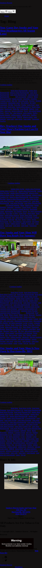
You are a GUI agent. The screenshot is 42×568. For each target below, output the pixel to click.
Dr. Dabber (25, 103)
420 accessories (20, 97)
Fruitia (23, 105)
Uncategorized (30, 418)
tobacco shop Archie (7, 195)
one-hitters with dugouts (23, 333)
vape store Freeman (7, 426)
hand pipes (11, 107)
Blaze (6, 315)
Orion (7, 113)
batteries (23, 431)
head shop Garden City (8, 294)
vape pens (16, 226)
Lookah (36, 217)
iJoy (13, 217)
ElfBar (2, 439)
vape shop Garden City (23, 201)
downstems (37, 321)
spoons (34, 339)
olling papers (9, 333)
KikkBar (27, 441)
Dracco (2, 437)
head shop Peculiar (6, 412)
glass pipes (31, 213)
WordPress (19, 567)
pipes (20, 335)
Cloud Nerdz (26, 207)
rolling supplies (16, 337)
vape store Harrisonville (18, 95)
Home (6, 16)
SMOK (19, 117)
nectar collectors (17, 111)
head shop (14, 408)
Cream (35, 319)
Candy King (4, 317)
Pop (24, 335)
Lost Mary (3, 220)
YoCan (2, 228)
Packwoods (4, 222)
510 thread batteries (12, 205)
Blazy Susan (13, 315)
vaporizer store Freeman (8, 309)
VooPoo (3, 121)
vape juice (17, 341)
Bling (36, 97)
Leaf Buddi (24, 109)
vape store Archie (32, 424)
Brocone (32, 315)
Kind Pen (9, 329)
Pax (11, 113)
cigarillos (34, 99)
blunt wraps (29, 205)
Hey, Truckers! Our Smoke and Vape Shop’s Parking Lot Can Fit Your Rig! (19, 129)
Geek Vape (31, 105)
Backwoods (30, 313)
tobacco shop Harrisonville (19, 93)
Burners (38, 315)
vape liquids (26, 341)
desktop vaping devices (20, 209)
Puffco (35, 113)
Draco (25, 211)
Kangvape (8, 109)
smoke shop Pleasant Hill (19, 193)
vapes (15, 343)
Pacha (34, 220)
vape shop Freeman (7, 201)
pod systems (27, 113)
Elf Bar (10, 105)
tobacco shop (33, 193)
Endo (13, 325)
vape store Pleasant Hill (32, 428)
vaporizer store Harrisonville (10, 311)
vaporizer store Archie (32, 307)
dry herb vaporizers (35, 211)
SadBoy (34, 115)
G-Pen (15, 213)
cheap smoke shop (16, 317)
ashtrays (30, 97)
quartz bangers (5, 115)
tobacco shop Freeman (23, 195)
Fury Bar (31, 325)
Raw (8, 337)
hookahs (8, 217)
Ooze (2, 113)
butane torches (17, 99)
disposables (9, 211)
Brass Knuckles (5, 99)
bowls (26, 315)
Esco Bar (17, 105)
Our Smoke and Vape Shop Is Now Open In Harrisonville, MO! (19, 350)
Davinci (32, 101)
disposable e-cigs (6, 435)
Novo (26, 111)
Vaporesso (35, 119)
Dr (35, 435)
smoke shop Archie (17, 189)
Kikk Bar (16, 109)
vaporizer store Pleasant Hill (10, 313)
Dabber (35, 433)
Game (2, 327)
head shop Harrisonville (19, 91)
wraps (20, 343)
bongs (36, 205)
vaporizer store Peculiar (29, 311)
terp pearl (9, 341)
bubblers (3, 207)
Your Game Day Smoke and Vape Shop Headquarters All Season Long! (19, 30)
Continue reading (6, 85)
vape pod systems (6, 343)
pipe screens (13, 335)
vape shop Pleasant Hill (32, 203)
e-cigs (25, 323)
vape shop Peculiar (16, 203)
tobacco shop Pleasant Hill (15, 199)
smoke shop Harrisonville (27, 191)
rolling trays (26, 115)
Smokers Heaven (6, 3)
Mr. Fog (18, 220)
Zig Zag (32, 343)
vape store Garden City (23, 426)
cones (31, 319)
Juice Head (20, 217)
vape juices (19, 119)
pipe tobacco (17, 113)
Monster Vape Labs (10, 331)
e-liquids (37, 323)
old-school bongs (35, 111)
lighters (31, 109)
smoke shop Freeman (32, 189)
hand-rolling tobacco (23, 107)
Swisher (3, 341)
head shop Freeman (31, 292)
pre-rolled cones (20, 445)
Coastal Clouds (5, 101)
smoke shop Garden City (8, 191)
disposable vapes (14, 103)
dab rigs (14, 101)
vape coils (10, 119)
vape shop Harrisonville (21, 305)
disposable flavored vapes (23, 321)
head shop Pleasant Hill (14, 297)
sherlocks (25, 337)
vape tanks (27, 119)
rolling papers (16, 115)
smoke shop (36, 412)
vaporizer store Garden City (27, 309)
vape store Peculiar (16, 428)
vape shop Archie (32, 199)
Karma (2, 329)
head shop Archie (17, 292)
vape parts (8, 226)
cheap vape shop (29, 317)
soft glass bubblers (24, 339)
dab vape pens (23, 101)
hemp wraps (30, 439)
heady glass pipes (26, 215)
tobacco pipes (28, 117)
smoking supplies (11, 339)
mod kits (8, 111)
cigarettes (26, 99)
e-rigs (2, 325)
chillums (3, 319)
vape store (21, 424)
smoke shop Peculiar (21, 301)
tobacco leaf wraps (31, 451)
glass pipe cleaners (11, 327)
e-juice (30, 323)
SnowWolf (19, 449)
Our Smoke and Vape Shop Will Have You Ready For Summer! (18, 234)
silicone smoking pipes (8, 117)
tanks (22, 451)
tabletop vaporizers (12, 451)
